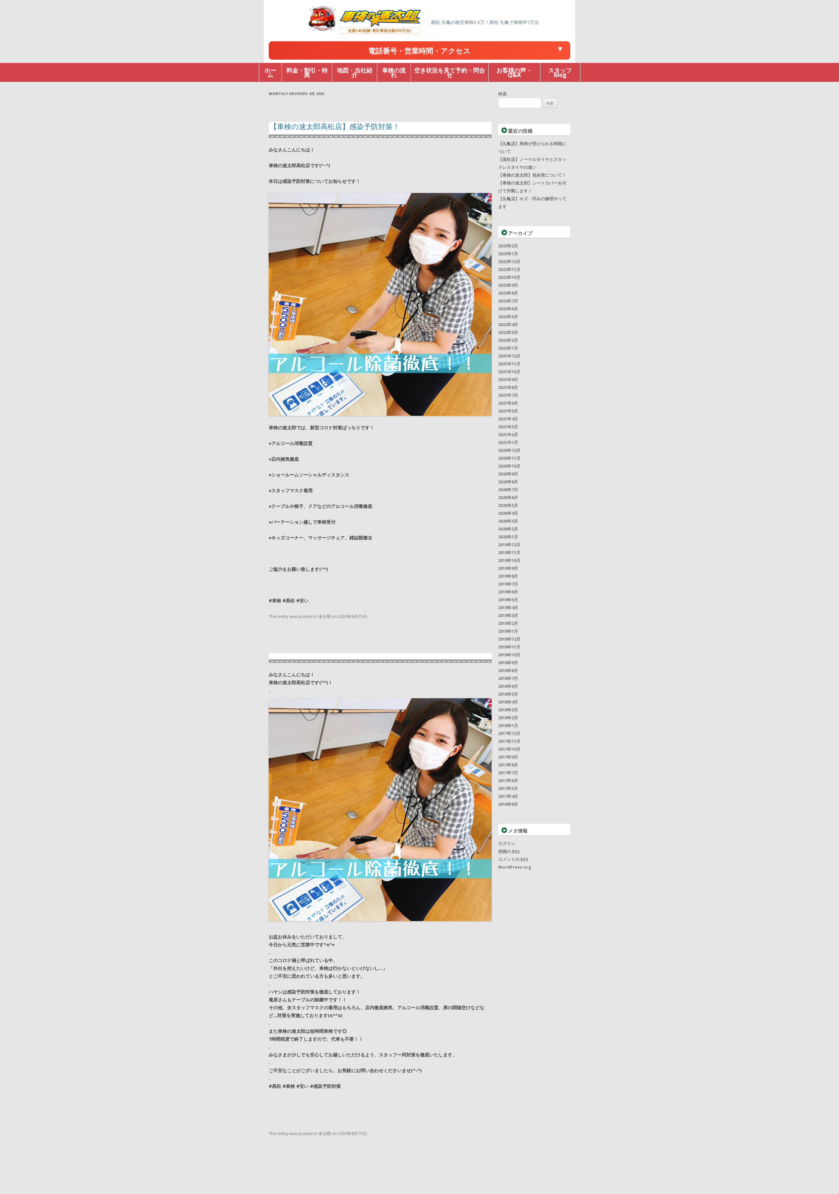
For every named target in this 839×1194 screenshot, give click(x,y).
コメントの (513, 859)
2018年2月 (508, 718)
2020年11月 (509, 458)
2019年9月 (508, 568)
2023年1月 (508, 254)
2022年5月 (508, 316)
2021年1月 (508, 442)
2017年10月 (509, 749)
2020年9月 (508, 474)
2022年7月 (508, 301)
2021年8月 (508, 387)
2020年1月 (508, 537)
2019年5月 (508, 600)
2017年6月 (508, 780)
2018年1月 (508, 725)
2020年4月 (508, 513)
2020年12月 (509, 450)
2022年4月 (508, 324)
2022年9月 (508, 285)
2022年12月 (509, 261)
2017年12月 (509, 733)
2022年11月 (509, 269)
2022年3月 (508, 332)
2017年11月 (509, 741)
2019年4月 (508, 607)
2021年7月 (508, 395)
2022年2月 (508, 340)
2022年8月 (508, 293)
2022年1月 (508, 348)
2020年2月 (508, 529)
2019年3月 (508, 615)
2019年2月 (508, 623)
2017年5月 (508, 788)
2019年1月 (508, 631)
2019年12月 (509, 545)
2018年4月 (508, 702)
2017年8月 (508, 765)
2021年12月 (509, 356)
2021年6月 (508, 403)
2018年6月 (508, 686)
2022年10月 (509, 277)
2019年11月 (509, 552)
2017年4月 (508, 796)
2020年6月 (508, 497)
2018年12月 (509, 639)
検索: (503, 94)
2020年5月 (508, 505)
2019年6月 (508, 592)
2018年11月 (509, 647)
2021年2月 (508, 434)
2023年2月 (508, 246)
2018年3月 (508, 710)
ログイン (506, 843)
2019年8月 (508, 576)
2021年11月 (509, 364)
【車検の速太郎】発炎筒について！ (532, 175)
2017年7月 (508, 773)
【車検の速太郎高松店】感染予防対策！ (335, 126)
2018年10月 (509, 655)
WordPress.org (514, 867)
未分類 (324, 616)
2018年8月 (508, 670)
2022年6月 (508, 309)
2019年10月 (509, 560)
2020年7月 (508, 489)
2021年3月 (508, 427)
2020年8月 (508, 482)
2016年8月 (508, 804)
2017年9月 (508, 757)
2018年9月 (508, 662)
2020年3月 (508, 521)
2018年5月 (508, 694)
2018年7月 (508, 678)
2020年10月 (509, 466)
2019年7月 (508, 584)
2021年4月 (508, 419)
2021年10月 (509, 372)
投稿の (509, 851)
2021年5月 (508, 411)
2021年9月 (508, 379)
